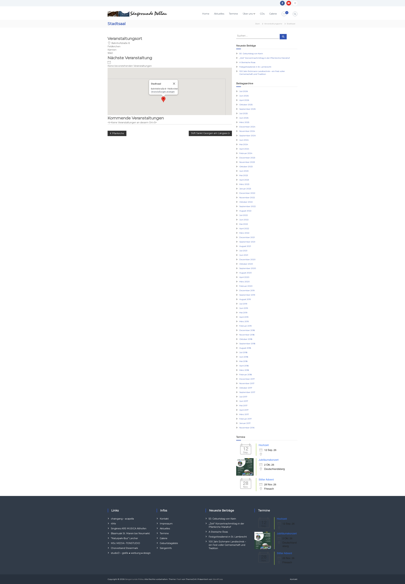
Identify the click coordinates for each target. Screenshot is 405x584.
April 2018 (244, 365)
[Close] (174, 83)
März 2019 (244, 321)
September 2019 (247, 295)
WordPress (218, 579)
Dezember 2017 (247, 379)
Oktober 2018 (245, 339)
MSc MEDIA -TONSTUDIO (125, 543)
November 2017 (246, 383)
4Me (113, 523)
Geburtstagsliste (169, 543)
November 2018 (247, 334)
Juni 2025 (243, 118)
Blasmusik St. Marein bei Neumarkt (130, 533)
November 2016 (246, 427)
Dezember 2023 (247, 157)
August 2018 (245, 348)
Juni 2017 (243, 401)
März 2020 (244, 281)
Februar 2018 (245, 374)
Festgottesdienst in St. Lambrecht (255, 67)
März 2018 (244, 370)
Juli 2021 (243, 250)
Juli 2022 (243, 215)
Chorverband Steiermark (124, 548)
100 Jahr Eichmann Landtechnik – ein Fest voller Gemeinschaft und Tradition (227, 545)
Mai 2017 (243, 405)
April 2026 (244, 100)
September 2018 (247, 343)
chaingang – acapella (122, 518)
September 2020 (247, 268)
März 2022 (244, 233)
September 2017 (247, 392)
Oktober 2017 (245, 388)
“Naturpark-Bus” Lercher (124, 538)
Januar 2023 (245, 188)
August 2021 (245, 246)
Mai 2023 (243, 175)
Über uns (248, 13)
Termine (233, 13)
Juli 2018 (243, 352)
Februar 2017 (245, 419)
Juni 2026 (244, 96)
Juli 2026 (243, 91)
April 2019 (244, 317)
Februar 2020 (245, 286)
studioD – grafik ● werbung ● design (131, 553)
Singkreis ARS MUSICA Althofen (128, 528)
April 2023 (244, 180)
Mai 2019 (243, 312)
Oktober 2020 (246, 264)
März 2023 (244, 184)
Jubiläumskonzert (268, 460)
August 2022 (245, 211)
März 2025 (244, 122)
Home (205, 13)
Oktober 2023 (246, 166)
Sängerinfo (166, 548)
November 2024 (247, 131)
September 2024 (247, 135)
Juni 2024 (244, 140)
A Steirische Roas (247, 62)
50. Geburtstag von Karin (251, 53)
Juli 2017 (243, 396)
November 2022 (247, 197)
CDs (262, 13)
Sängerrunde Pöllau (134, 579)
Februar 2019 (245, 326)
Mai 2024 (243, 144)
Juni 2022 (244, 219)
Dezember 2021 (247, 237)
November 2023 (247, 162)
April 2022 (244, 228)
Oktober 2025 (245, 104)
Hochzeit (264, 445)
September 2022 (247, 206)
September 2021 (247, 242)
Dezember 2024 (247, 126)
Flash (179, 579)
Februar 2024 (245, 153)
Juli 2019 (243, 304)
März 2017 (244, 414)
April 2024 (244, 149)
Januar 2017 (245, 423)
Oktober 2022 (246, 202)
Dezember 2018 (247, 330)
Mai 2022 (243, 224)
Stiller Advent (266, 479)
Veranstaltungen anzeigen (163, 91)
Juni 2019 (243, 308)
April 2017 (244, 410)
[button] (163, 99)
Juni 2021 (243, 255)
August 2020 (245, 273)
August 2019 (245, 299)
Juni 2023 (244, 171)
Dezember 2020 (247, 259)
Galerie (273, 13)
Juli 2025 (243, 113)
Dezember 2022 (247, 193)
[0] (284, 14)
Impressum (166, 523)
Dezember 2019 (247, 290)
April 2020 (244, 277)
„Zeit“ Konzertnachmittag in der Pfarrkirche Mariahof (264, 58)
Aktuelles (219, 13)
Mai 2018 (243, 361)
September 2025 (247, 109)
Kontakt (164, 518)
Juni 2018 (243, 357)
